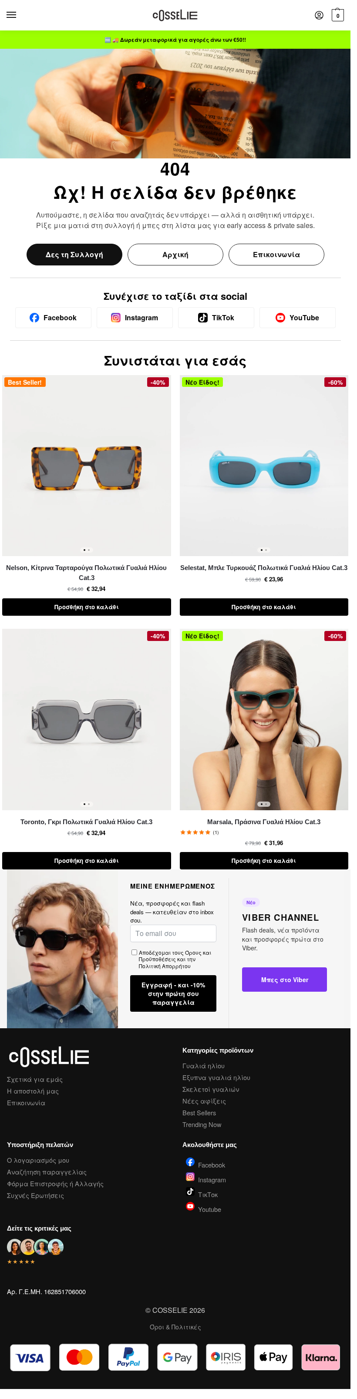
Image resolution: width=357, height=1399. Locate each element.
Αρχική (175, 254)
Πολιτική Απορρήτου (165, 966)
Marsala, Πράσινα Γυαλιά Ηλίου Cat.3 (263, 821)
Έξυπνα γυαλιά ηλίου (216, 1077)
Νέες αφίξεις (204, 1100)
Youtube (209, 1208)
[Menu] (20, 15)
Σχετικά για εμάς (35, 1079)
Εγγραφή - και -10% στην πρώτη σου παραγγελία (173, 993)
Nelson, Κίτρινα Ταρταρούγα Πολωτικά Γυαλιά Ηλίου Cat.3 (86, 572)
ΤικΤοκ (208, 1194)
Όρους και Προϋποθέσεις (175, 956)
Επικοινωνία (276, 254)
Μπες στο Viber (284, 979)
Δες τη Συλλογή (74, 254)
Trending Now (202, 1124)
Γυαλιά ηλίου (203, 1065)
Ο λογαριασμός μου (38, 1159)
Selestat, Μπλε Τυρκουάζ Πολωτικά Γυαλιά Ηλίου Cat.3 (263, 567)
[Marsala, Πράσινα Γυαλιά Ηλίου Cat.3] (264, 719)
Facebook (211, 1164)
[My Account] (319, 15)
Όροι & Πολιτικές (175, 1326)
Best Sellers (199, 1112)
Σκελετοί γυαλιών (210, 1089)
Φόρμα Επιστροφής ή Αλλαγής (55, 1183)
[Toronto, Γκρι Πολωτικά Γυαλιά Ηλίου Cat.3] (86, 719)
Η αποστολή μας (33, 1090)
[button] (337, 15)
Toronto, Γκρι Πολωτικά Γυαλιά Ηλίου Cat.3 (86, 821)
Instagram (212, 1179)
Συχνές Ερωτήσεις (35, 1195)
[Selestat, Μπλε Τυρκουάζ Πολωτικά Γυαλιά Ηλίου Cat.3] (264, 466)
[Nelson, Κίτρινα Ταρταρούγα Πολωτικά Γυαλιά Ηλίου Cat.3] (86, 466)
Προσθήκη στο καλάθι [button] (86, 607)
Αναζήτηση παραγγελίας (47, 1171)
